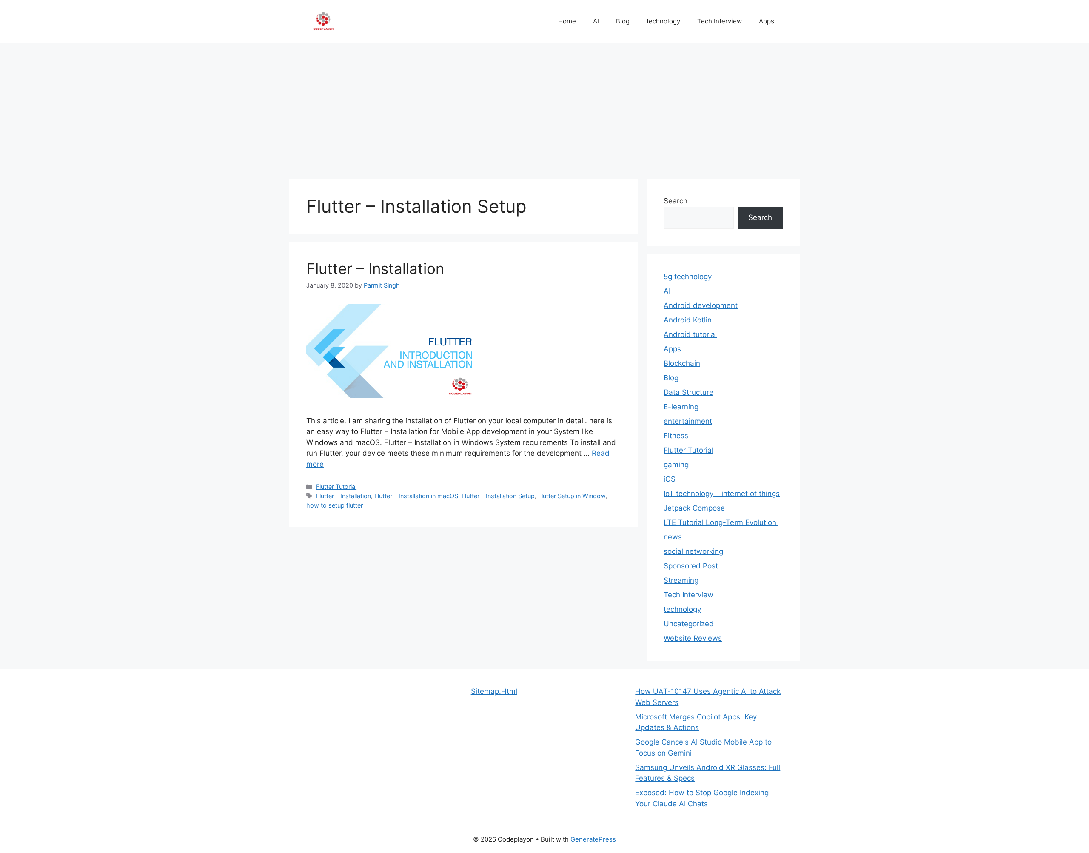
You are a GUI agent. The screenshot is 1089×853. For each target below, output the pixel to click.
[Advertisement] (544, 106)
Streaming (681, 580)
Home (567, 21)
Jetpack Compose (694, 508)
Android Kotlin (688, 320)
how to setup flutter (334, 505)
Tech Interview (719, 21)
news (673, 537)
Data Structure (688, 392)
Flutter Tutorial (336, 486)
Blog (623, 21)
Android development (701, 305)
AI (596, 21)
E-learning (681, 406)
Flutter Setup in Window (571, 495)
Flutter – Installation (375, 268)
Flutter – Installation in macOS (416, 495)
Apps (766, 21)
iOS (670, 479)
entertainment (688, 421)
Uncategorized (689, 623)
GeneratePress (593, 839)
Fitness (676, 435)
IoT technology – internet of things (722, 493)
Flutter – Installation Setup (498, 495)
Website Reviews (693, 638)
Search (675, 201)
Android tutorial (690, 334)
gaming (676, 464)
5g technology (688, 276)
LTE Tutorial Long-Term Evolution (721, 522)
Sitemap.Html (494, 691)
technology (663, 21)
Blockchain (682, 363)
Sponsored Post (691, 566)
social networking (693, 551)
